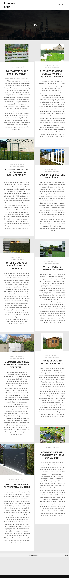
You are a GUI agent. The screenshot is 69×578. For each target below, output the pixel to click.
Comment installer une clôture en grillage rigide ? (16, 172)
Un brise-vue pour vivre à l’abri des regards (16, 266)
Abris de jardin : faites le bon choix (52, 362)
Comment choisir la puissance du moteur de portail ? (16, 364)
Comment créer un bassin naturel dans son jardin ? (52, 455)
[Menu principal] (62, 5)
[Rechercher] (59, 5)
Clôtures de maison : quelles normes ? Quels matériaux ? (52, 74)
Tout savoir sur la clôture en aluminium (17, 485)
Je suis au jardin (9, 5)
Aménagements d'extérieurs (17, 67)
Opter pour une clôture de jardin (52, 268)
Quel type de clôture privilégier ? (52, 176)
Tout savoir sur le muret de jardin (17, 72)
